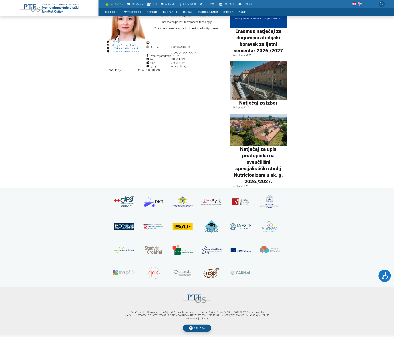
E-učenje (247, 4)
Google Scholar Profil (124, 45)
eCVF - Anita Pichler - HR (126, 48)
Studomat (209, 4)
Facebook (229, 4)
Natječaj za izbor (258, 103)
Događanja (137, 4)
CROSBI (117, 42)
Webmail (169, 4)
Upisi (154, 4)
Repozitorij (189, 4)
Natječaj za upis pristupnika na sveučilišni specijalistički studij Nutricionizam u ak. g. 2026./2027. (258, 165)
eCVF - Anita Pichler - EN (126, 51)
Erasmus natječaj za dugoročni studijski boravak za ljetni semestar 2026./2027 (258, 41)
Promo (242, 12)
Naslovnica (116, 4)
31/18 (176, 55)
